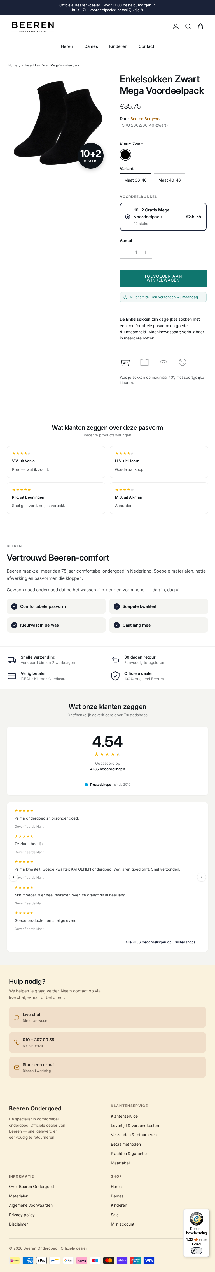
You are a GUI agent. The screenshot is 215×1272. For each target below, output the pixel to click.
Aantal (126, 240)
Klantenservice (124, 1116)
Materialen (18, 1196)
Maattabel (120, 1163)
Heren (67, 46)
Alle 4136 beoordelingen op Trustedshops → (162, 942)
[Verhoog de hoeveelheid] (147, 252)
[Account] (174, 26)
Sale (115, 1214)
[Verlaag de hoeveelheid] (125, 252)
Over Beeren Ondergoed (31, 1186)
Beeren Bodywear (146, 118)
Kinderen (118, 46)
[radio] (163, 217)
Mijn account (122, 1224)
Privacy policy (22, 1214)
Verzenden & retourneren (134, 1134)
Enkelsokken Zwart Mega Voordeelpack (51, 66)
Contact (146, 46)
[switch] (196, 1250)
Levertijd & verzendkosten (135, 1125)
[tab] (125, 362)
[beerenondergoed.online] (33, 26)
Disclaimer (18, 1224)
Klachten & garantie (129, 1153)
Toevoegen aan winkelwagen (163, 278)
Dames (91, 46)
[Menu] (206, 1212)
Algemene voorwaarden (31, 1205)
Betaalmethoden (126, 1144)
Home (12, 66)
